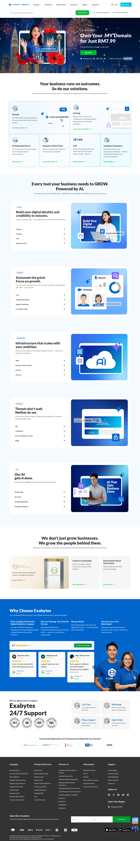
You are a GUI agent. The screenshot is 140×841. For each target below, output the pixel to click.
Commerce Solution (40, 787)
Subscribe (121, 819)
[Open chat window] (135, 828)
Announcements (113, 773)
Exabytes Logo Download (18, 780)
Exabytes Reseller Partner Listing (69, 788)
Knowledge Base (113, 777)
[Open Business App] (66, 5)
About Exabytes (14, 770)
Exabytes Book (14, 790)
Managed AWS (38, 793)
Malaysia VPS (38, 780)
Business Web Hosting (41, 773)
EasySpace (62, 808)
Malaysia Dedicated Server (42, 783)
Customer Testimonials (17, 800)
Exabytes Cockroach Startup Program (68, 771)
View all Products (39, 800)
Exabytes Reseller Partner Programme (67, 784)
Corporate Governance (90, 787)
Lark (35, 796)
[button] (9, 667)
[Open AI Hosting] (52, 5)
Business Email (39, 777)
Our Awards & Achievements (19, 773)
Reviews (86, 777)
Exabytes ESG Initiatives (17, 796)
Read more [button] (74, 672)
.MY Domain (38, 770)
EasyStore (62, 798)
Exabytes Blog (112, 770)
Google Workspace (40, 790)
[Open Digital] (87, 5)
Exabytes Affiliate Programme (68, 779)
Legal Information (89, 783)
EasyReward (63, 805)
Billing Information (89, 770)
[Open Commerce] (78, 5)
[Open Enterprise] (99, 5)
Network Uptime (113, 780)
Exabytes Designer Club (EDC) (68, 795)
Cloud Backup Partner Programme (70, 791)
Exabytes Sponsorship (66, 776)
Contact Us (111, 783)
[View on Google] (14, 656)
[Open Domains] (40, 5)
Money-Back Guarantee (90, 780)
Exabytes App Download (17, 783)
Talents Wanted (14, 777)
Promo (85, 773)
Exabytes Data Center (16, 787)
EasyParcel (62, 801)
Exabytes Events (15, 793)
